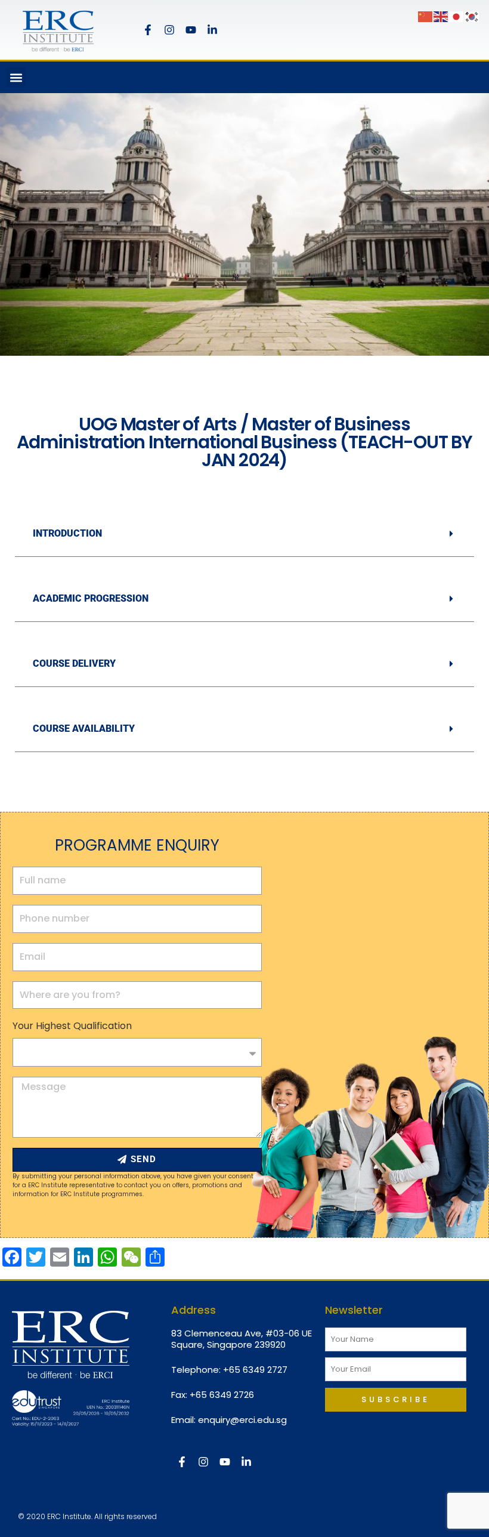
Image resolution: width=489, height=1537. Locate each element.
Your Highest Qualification (72, 1026)
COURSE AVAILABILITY (84, 728)
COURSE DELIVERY (74, 663)
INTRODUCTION (67, 533)
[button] (16, 77)
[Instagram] (169, 30)
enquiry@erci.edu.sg (242, 1419)
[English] (441, 15)
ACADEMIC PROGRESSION (90, 598)
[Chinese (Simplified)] (426, 15)
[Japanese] (457, 15)
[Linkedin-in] (212, 30)
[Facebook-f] (148, 30)
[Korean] (472, 15)
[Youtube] (191, 30)
